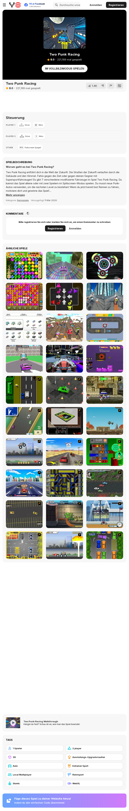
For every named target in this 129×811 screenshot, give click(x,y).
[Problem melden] (111, 86)
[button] (15, 195)
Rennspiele (23, 200)
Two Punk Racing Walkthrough (41, 721)
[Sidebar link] (4, 5)
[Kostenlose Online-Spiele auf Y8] (15, 4)
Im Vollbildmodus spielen (64, 68)
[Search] (56, 5)
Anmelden (96, 5)
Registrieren (116, 5)
